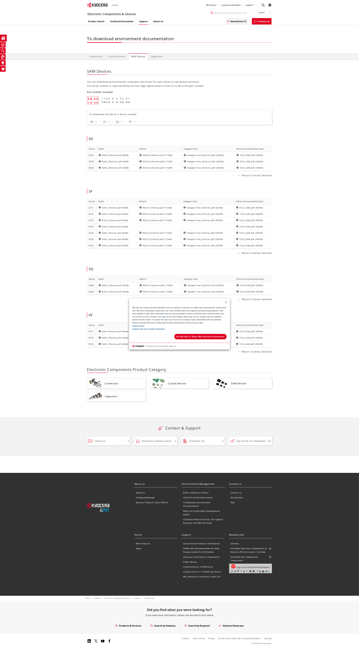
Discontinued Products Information (201, 543)
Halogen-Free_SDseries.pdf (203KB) (205, 155)
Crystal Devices (117, 56)
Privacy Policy (138, 326)
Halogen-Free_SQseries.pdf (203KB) (205, 285)
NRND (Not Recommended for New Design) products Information (201, 550)
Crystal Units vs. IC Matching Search (202, 571)
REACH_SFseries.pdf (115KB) (157, 207)
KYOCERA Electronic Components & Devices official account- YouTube (249, 550)
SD (91, 121)
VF (130, 121)
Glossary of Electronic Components (201, 557)
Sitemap (235, 543)
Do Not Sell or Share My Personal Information (239, 638)
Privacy (211, 638)
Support (249, 5)
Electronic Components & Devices (118, 598)
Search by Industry (164, 625)
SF (104, 121)
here (164, 317)
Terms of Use (199, 638)
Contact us (264, 21)
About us (140, 492)
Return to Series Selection (257, 175)
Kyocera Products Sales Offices (152, 502)
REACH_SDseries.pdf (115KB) (157, 155)
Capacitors (157, 56)
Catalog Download (145, 497)
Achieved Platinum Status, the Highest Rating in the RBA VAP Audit (203, 521)
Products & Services (130, 625)
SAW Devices (138, 56)
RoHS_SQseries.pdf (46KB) (115, 285)
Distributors (237, 497)
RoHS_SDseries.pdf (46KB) (115, 155)
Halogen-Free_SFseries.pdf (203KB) (205, 207)
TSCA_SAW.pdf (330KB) (251, 155)
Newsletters (237, 21)
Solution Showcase (233, 625)
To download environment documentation (196, 504)
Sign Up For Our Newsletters (251, 441)
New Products (143, 543)
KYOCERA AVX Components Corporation (244, 559)
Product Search (96, 21)
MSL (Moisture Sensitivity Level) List (202, 576)
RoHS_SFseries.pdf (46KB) (115, 207)
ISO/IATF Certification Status (198, 497)
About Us (158, 21)
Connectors (96, 56)
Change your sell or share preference (148, 329)
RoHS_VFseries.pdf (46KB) (115, 331)
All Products (211, 5)
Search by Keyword (199, 625)
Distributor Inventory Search (157, 441)
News (138, 548)
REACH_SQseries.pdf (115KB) (158, 285)
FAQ (233, 502)
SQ (117, 121)
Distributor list (197, 441)
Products (97, 598)
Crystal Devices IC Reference (198, 566)
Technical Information (121, 21)
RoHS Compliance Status (196, 492)
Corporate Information (230, 5)
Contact (185, 638)
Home (88, 598)
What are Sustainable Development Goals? (201, 513)
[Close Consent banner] (226, 302)
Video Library (190, 562)
